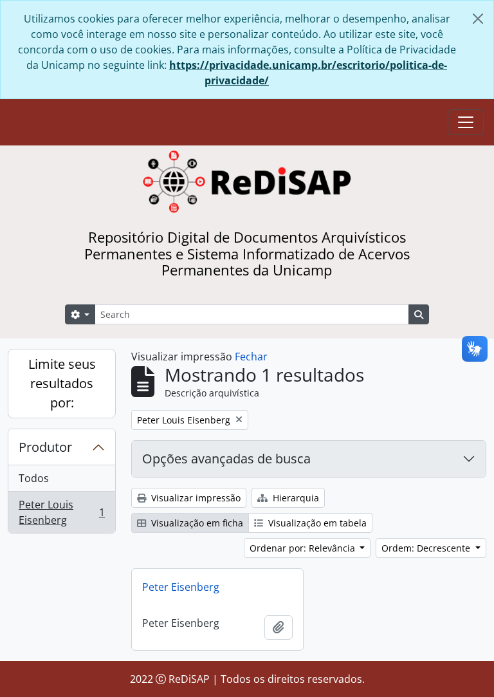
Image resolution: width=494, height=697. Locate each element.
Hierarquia (294, 498)
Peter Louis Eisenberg (61, 512)
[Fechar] (477, 19)
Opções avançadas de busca (226, 458)
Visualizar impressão (195, 498)
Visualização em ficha (196, 523)
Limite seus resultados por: (62, 383)
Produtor (45, 447)
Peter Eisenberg (180, 587)
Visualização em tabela (316, 523)
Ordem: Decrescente (427, 548)
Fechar (251, 356)
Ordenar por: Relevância (304, 548)
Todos (34, 478)
